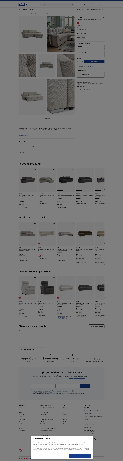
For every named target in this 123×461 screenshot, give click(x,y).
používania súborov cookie (68, 450)
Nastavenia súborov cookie (42, 456)
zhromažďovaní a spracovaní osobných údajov (43, 450)
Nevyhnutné (61, 456)
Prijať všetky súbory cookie (80, 456)
